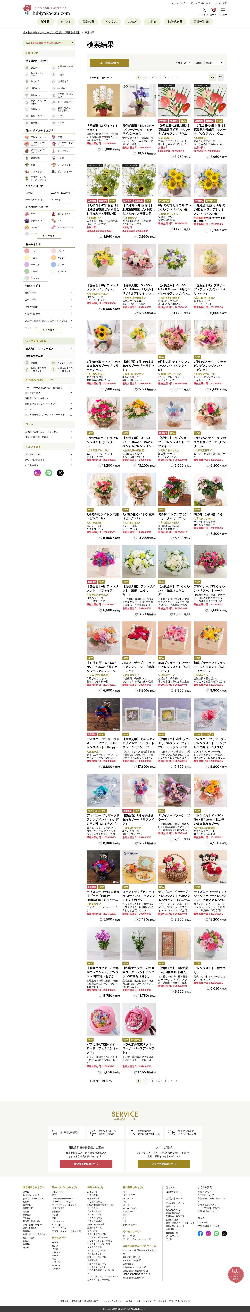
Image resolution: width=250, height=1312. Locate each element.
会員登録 (170, 1229)
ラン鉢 (55, 1215)
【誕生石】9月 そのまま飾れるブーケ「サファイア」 (138, 819)
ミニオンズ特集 (94, 1214)
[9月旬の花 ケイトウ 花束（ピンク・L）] (139, 489)
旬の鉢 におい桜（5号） (209, 514)
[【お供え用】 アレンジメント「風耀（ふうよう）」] (139, 561)
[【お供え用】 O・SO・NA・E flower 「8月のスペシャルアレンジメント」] (174, 260)
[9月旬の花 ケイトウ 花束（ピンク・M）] (103, 489)
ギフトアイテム (59, 1228)
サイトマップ (149, 1301)
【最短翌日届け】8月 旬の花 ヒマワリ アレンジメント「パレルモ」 (209, 209)
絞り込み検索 (112, 62)
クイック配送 (129, 1236)
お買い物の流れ (173, 1213)
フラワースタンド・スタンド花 (66, 1231)
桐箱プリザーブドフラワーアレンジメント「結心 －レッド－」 (138, 667)
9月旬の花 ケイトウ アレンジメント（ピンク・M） (174, 366)
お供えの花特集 (94, 1218)
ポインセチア (129, 1195)
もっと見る (49, 235)
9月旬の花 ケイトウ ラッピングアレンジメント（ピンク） (210, 366)
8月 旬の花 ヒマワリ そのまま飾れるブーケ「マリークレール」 (103, 366)
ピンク (55, 1246)
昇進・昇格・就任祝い (33, 1225)
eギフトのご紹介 (130, 1260)
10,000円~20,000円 (33, 199)
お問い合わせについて (208, 1211)
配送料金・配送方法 (175, 1216)
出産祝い (27, 1212)
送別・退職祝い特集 (96, 1234)
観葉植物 (56, 1212)
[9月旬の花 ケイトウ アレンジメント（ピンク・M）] (174, 337)
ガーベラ (127, 1205)
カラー (126, 1215)
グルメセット (58, 1221)
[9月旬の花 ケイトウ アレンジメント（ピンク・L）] (103, 413)
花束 (54, 1195)
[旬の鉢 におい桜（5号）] (210, 489)
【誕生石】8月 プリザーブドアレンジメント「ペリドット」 (210, 289)
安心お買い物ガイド (201, 3)
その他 (169, 1239)
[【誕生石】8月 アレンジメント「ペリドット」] (103, 260)
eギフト (66, 21)
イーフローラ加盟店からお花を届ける (44, 387)
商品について (172, 1207)
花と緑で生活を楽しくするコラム (41, 431)
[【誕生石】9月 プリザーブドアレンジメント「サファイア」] (174, 413)
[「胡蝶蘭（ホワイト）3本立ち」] (103, 100)
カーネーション (130, 1208)
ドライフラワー (59, 1208)
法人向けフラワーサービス (99, 1280)
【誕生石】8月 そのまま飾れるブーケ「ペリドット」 (138, 366)
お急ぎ (132, 21)
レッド (55, 1242)
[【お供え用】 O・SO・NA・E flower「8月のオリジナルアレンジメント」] (139, 260)
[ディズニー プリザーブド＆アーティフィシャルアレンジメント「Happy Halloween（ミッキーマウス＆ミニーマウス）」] (103, 714)
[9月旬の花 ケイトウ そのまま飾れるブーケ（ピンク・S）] (210, 413)
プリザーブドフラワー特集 (99, 1241)
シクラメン (128, 1199)
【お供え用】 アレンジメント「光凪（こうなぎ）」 (174, 590)
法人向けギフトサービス (40, 348)
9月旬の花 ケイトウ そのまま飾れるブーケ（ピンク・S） (210, 442)
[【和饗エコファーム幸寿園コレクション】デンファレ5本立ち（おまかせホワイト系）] (139, 943)
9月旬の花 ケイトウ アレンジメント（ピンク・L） (103, 442)
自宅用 (26, 1248)
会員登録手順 (172, 1233)
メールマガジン (173, 1236)
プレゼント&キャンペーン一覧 (137, 1239)
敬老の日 (88, 21)
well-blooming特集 (96, 1224)
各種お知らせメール (175, 1226)
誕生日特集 (92, 1192)
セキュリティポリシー (113, 1301)
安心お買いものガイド (176, 1203)
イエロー (56, 1249)
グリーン (56, 1262)
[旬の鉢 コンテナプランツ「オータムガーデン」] (174, 489)
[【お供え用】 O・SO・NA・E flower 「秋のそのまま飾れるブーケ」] (210, 790)
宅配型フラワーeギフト (36, 398)
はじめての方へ (180, 3)
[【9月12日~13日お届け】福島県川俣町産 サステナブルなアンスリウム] (174, 100)
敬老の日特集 (93, 1199)
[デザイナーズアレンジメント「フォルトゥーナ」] (210, 561)
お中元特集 (92, 1195)
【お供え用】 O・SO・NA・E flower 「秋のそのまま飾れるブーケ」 (209, 819)
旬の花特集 (92, 1231)
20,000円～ (56, 199)
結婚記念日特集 (94, 1228)
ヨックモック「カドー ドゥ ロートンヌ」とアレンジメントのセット (138, 896)
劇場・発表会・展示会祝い (35, 1234)
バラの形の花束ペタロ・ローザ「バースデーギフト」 (138, 1048)
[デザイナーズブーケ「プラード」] (174, 790)
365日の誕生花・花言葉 (36, 437)
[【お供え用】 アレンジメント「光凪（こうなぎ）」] (174, 561)
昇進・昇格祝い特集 (96, 1264)
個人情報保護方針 (92, 1301)
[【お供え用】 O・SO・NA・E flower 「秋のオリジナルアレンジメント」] (103, 638)
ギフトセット (58, 1225)
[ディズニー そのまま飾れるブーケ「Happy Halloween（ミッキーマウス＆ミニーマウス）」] (103, 867)
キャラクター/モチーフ (62, 1199)
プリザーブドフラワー (62, 1202)
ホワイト (56, 1265)
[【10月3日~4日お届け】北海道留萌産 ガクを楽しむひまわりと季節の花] (139, 180)
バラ (125, 1192)
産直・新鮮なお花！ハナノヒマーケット (45, 414)
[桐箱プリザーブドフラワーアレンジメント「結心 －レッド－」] (139, 638)
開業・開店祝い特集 (96, 1257)
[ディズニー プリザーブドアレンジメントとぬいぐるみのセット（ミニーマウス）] (174, 867)
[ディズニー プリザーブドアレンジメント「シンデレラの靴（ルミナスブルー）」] (103, 790)
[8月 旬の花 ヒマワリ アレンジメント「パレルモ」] (174, 180)
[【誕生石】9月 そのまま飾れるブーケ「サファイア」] (139, 790)
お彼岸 (26, 1202)
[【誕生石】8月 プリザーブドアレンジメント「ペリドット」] (210, 260)
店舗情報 (127, 1264)
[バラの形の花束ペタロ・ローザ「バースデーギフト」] (139, 1019)
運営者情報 (76, 1301)
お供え (152, 21)
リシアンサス (129, 1212)
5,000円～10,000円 (60, 193)
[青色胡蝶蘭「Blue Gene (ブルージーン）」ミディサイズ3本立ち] (139, 100)
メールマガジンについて (209, 1208)
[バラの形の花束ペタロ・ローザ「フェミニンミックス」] (103, 1019)
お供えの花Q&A (94, 1221)
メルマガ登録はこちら (164, 1163)
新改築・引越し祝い (32, 1221)
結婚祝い (27, 1215)
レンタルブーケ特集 (96, 1267)
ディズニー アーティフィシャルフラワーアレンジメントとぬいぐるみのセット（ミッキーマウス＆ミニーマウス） (210, 900)
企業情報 (64, 1301)
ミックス (56, 1269)
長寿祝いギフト (94, 1254)
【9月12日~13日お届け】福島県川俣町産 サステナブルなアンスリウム (174, 129)
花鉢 (54, 1218)
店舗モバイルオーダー (133, 1267)
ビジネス (111, 21)
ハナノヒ (29, 409)
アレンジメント (59, 1192)
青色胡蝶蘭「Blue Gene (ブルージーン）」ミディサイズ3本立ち (138, 129)
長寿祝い (27, 1231)
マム (125, 1202)
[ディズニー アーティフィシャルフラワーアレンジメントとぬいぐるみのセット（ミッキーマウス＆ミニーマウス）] (210, 867)
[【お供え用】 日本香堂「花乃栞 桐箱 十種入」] (174, 943)
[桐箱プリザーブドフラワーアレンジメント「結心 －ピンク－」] (174, 638)
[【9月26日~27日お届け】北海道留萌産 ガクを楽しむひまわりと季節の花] (103, 180)
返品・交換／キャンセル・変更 (180, 1223)
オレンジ (56, 1252)
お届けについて (173, 1210)
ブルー (55, 1259)
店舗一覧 (199, 21)
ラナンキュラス (130, 1225)
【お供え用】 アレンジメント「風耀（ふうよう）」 (138, 590)
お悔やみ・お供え (31, 1195)
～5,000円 (29, 193)
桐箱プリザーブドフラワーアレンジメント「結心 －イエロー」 (210, 667)
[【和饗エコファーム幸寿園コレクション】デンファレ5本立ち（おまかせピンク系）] (103, 943)
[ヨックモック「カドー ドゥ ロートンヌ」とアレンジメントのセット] (139, 867)
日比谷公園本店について (134, 1271)
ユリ (125, 1221)
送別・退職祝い (30, 1228)
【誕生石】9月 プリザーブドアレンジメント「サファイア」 (174, 442)
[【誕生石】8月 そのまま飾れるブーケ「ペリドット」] (139, 337)
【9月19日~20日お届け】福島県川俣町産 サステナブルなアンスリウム (210, 129)
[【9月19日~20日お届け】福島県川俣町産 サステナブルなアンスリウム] (210, 100)
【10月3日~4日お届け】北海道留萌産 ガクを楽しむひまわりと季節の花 (138, 209)
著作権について (133, 1301)
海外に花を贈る (32, 393)
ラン (125, 1218)
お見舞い (27, 1244)
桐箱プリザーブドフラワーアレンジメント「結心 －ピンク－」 (174, 667)
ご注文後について (206, 1195)
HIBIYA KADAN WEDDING (135, 1274)
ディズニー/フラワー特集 (98, 1244)
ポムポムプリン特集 (96, 1251)
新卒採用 (162, 1301)
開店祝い (27, 1218)
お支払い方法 (172, 1220)
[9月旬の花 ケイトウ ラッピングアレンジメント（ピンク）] (210, 337)
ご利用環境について (207, 1205)
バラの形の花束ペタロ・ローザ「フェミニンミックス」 (103, 1048)
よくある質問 (220, 3)
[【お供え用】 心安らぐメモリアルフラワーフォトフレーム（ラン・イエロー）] (174, 714)
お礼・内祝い (29, 1238)
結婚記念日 (175, 21)
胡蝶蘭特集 (92, 1260)
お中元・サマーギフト (33, 1199)
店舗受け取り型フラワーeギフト (41, 404)
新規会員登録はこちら (86, 1163)
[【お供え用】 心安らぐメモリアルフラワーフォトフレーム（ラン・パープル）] (139, 714)
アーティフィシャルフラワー (65, 1205)
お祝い (26, 1241)
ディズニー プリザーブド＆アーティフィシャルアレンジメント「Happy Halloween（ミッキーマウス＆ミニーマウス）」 (103, 747)
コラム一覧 (203, 1222)
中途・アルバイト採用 (179, 1301)
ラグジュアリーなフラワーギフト (102, 1276)
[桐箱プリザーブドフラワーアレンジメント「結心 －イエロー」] (210, 638)
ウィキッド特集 (94, 1211)
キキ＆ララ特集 (94, 1247)
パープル (56, 1255)
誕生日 (45, 21)
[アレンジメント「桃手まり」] (210, 943)
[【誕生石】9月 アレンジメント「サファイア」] (103, 561)
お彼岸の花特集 (94, 1202)
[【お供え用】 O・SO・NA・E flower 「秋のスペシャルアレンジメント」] (139, 413)
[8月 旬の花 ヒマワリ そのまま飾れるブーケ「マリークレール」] (103, 337)
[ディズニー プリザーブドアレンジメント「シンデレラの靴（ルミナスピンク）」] (210, 714)
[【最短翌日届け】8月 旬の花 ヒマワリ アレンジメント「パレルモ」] (210, 180)
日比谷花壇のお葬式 (132, 1278)
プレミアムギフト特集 (97, 1237)
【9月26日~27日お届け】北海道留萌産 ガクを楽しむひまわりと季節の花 (103, 209)
